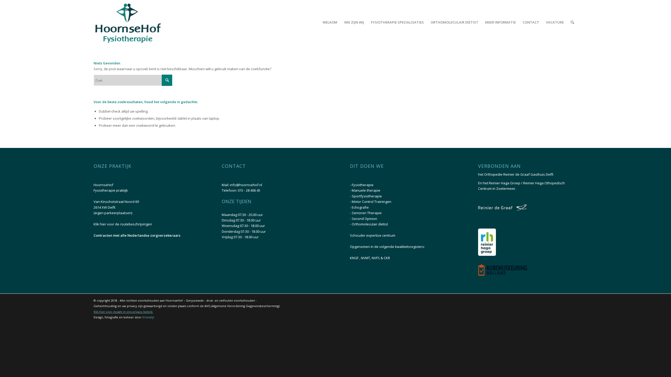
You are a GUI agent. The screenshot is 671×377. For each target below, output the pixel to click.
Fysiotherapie (363, 184)
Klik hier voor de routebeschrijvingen (123, 224)
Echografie (360, 207)
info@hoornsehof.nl (246, 184)
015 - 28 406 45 (249, 190)
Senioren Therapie (367, 212)
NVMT (365, 258)
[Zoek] (572, 22)
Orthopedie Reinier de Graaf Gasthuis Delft (518, 174)
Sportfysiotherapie (367, 196)
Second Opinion (364, 218)
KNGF (354, 258)
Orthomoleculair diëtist (370, 224)
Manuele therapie (366, 190)
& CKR (385, 258)
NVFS (376, 258)
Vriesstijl (148, 317)
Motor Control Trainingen (371, 201)
